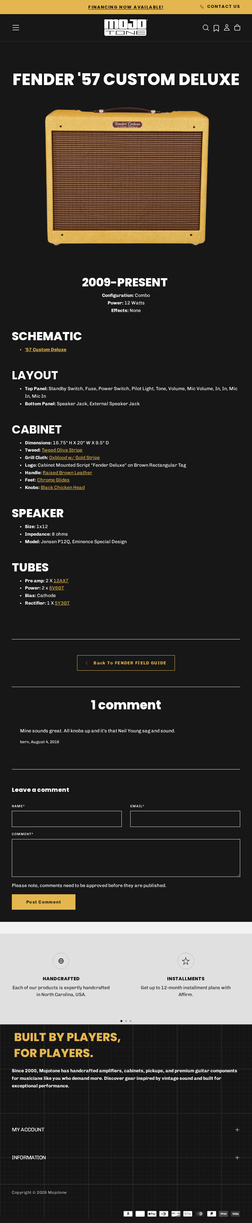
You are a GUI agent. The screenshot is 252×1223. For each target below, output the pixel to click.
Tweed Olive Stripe (62, 450)
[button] (16, 28)
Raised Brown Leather (67, 473)
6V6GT (56, 588)
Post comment (43, 902)
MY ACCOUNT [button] (28, 1129)
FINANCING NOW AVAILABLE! (125, 7)
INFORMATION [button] (29, 1157)
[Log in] (227, 28)
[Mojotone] (67, 1044)
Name (18, 806)
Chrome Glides (53, 480)
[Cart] (237, 28)
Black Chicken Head (63, 487)
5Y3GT (62, 603)
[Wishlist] (216, 28)
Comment (22, 834)
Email (137, 806)
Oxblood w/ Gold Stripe (74, 457)
